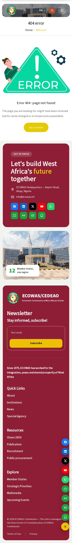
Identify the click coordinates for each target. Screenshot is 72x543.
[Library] (41, 215)
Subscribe (36, 343)
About (11, 396)
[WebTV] (14, 215)
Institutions (14, 403)
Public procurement (19, 458)
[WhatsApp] (51, 206)
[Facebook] (14, 206)
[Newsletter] (32, 215)
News (10, 409)
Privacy (33, 534)
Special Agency (16, 416)
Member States (17, 479)
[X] (32, 206)
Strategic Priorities (19, 486)
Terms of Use (14, 534)
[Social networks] (65, 526)
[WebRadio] (23, 215)
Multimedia (14, 493)
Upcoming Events (18, 500)
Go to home (36, 127)
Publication (14, 444)
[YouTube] (41, 206)
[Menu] (61, 10)
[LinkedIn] (23, 206)
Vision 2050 (14, 437)
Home (29, 30)
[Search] (52, 10)
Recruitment (15, 451)
